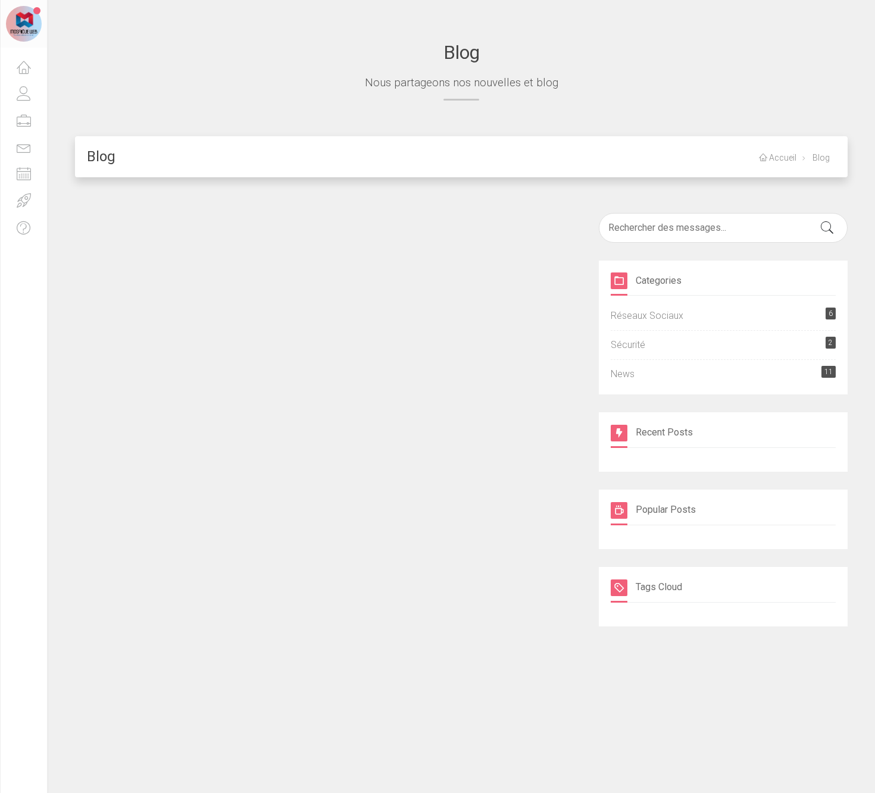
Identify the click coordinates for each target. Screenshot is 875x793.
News (722, 374)
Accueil (781, 157)
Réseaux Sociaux (722, 315)
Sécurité (722, 344)
